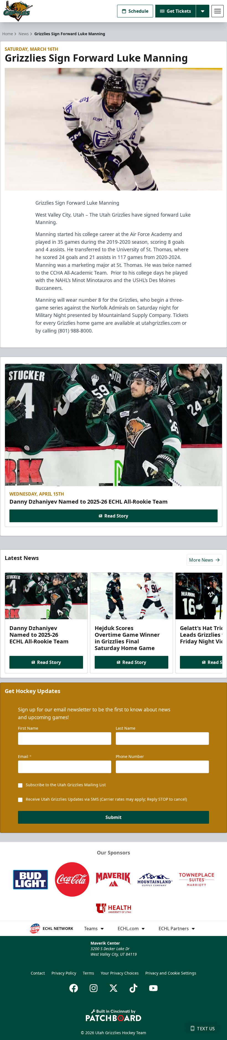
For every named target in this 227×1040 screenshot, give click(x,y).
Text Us (206, 1029)
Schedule (138, 11)
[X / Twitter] (113, 988)
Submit (113, 817)
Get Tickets (179, 11)
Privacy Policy (63, 973)
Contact (38, 973)
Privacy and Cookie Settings (170, 973)
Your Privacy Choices (120, 973)
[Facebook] (73, 988)
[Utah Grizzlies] (18, 11)
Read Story (116, 516)
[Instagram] (93, 988)
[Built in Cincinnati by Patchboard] (113, 1015)
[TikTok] (133, 988)
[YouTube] (153, 988)
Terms (88, 973)
